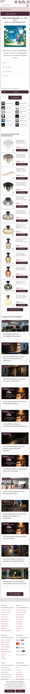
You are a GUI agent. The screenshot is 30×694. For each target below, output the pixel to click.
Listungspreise (19, 621)
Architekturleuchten (5, 612)
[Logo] (3, 1)
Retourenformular (20, 617)
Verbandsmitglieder (5, 646)
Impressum (18, 670)
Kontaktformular (19, 676)
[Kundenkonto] (16, 2)
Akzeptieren (10, 691)
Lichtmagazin (19, 623)
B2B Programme (5, 649)
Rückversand (19, 626)
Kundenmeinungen (20, 614)
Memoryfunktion (5, 619)
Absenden (15, 91)
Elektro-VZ (3, 658)
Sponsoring (18, 628)
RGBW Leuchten (5, 621)
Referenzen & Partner (6, 640)
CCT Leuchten (4, 617)
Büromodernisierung (20, 612)
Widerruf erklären (20, 679)
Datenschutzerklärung (9, 688)
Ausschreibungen (5, 644)
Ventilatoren (4, 628)
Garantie (18, 630)
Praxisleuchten (4, 623)
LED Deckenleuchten (6, 610)
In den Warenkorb (21, 150)
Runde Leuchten (5, 614)
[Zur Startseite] (1, 9)
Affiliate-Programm (5, 642)
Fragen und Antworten (21, 610)
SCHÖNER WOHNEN (6, 630)
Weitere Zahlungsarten (21, 654)
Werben (3, 656)
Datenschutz (19, 672)
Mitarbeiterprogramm (6, 651)
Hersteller (3, 653)
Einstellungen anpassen (20, 688)
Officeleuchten (4, 626)
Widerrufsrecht (19, 674)
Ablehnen (20, 691)
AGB (17, 667)
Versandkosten (19, 619)
